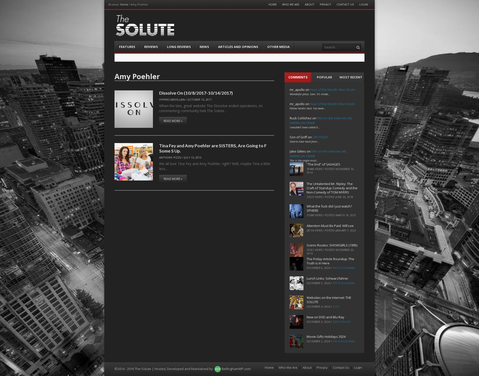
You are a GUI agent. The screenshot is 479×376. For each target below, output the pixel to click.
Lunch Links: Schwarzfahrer (327, 278)
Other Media (278, 46)
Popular (324, 77)
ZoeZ (336, 306)
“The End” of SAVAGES (323, 164)
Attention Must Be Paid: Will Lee (330, 225)
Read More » (173, 121)
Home (124, 4)
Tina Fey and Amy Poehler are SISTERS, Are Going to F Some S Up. (213, 148)
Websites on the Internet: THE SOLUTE (329, 299)
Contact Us (345, 4)
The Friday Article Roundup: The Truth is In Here (330, 261)
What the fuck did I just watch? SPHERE (329, 208)
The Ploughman (344, 268)
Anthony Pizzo (170, 157)
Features (127, 46)
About (309, 4)
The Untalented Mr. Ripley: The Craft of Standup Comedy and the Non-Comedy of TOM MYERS (332, 188)
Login (363, 4)
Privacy (325, 4)
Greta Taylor (342, 322)
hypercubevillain (172, 99)
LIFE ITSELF (320, 137)
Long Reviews (179, 46)
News (204, 46)
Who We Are (290, 4)
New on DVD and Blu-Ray (325, 317)
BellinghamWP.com (236, 369)
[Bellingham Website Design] (218, 369)
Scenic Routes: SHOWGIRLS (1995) (332, 245)
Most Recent (351, 77)
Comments (298, 77)
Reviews (151, 46)
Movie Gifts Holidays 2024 (326, 336)
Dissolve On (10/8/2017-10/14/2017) (196, 93)
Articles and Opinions (238, 46)
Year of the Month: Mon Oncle (332, 89)
